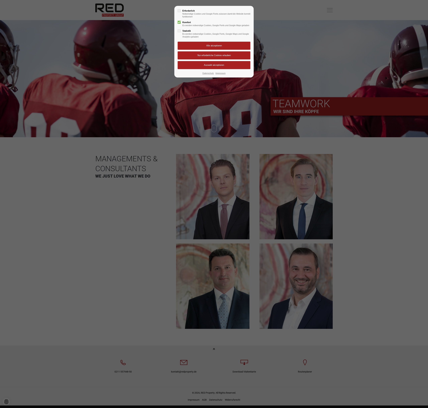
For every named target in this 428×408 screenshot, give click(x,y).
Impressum (221, 73)
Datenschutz (208, 73)
